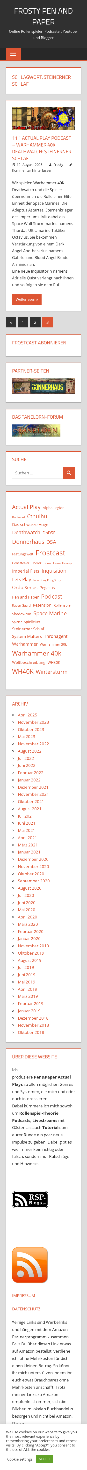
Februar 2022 (31, 772)
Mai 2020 (26, 909)
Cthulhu (37, 516)
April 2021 (27, 837)
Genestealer (20, 563)
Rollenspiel (63, 605)
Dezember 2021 (33, 787)
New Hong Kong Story (47, 580)
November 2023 (33, 722)
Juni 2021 (27, 823)
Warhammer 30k (53, 644)
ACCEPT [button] (44, 1459)
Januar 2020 (29, 938)
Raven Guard (21, 605)
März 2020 (28, 924)
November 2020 (33, 866)
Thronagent (55, 636)
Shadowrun (21, 613)
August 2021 (30, 809)
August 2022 (30, 751)
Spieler (17, 622)
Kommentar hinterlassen (32, 170)
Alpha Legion (54, 507)
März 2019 (28, 996)
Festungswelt (22, 554)
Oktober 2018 (31, 1032)
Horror (36, 563)
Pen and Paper (25, 597)
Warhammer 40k (36, 653)
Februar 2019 (31, 1003)
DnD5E (49, 533)
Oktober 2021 (31, 801)
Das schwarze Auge (30, 524)
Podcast (51, 596)
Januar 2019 (29, 1011)
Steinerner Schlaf (28, 629)
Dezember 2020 (33, 859)
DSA (51, 541)
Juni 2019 (27, 974)
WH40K (23, 671)
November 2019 (33, 946)
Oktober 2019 (31, 953)
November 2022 (33, 744)
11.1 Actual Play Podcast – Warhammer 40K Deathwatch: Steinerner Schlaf (41, 148)
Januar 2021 (29, 852)
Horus (47, 563)
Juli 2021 (26, 816)
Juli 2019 (26, 967)
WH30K (54, 662)
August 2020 (30, 888)
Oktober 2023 (31, 729)
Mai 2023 (26, 736)
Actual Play (26, 507)
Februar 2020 (31, 931)
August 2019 (30, 960)
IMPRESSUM (23, 1295)
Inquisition (54, 570)
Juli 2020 (26, 895)
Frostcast (50, 553)
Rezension (42, 605)
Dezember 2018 (33, 1018)
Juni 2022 (27, 765)
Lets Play (21, 579)
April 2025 (27, 715)
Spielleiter (32, 621)
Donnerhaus (28, 541)
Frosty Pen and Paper (43, 16)
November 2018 (33, 1025)
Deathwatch (26, 532)
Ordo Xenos (24, 587)
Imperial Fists (25, 571)
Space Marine (50, 613)
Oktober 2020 (31, 874)
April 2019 (27, 989)
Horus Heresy (62, 563)
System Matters (27, 636)
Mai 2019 (26, 982)
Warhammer (25, 644)
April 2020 (27, 917)
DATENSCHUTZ (26, 1309)
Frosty (58, 164)
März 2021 (28, 845)
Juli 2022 (26, 758)
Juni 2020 (27, 902)
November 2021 (33, 794)
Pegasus (47, 587)
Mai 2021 (26, 830)
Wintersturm (51, 671)
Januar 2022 (29, 780)
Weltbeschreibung (28, 662)
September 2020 (34, 881)
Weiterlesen (25, 299)
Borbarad (18, 517)
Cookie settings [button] (19, 1459)
